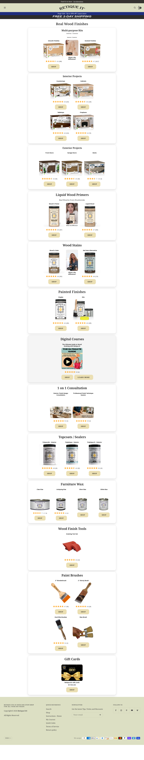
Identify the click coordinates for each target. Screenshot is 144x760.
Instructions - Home (54, 716)
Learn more (81, 13)
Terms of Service (52, 726)
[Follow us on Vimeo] (137, 710)
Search (48, 709)
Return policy (51, 730)
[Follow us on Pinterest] (126, 710)
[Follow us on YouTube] (132, 710)
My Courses (50, 719)
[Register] (100, 714)
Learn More (84, 377)
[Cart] (139, 9)
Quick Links (50, 723)
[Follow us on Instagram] (121, 710)
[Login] (139, 7)
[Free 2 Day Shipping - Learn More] (72, 17)
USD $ (7, 738)
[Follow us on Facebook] (116, 710)
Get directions (78, 2)
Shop (53, 67)
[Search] (135, 8)
